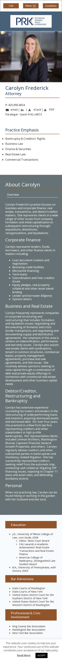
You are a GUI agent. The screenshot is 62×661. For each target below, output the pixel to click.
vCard (37, 109)
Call (11, 5)
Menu (28, 5)
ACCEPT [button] (41, 655)
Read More (23, 655)
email (14, 109)
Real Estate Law (15, 154)
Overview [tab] (13, 194)
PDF (51, 109)
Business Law (14, 144)
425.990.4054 (16, 105)
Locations (50, 5)
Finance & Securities (18, 149)
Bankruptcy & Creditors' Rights (25, 138)
